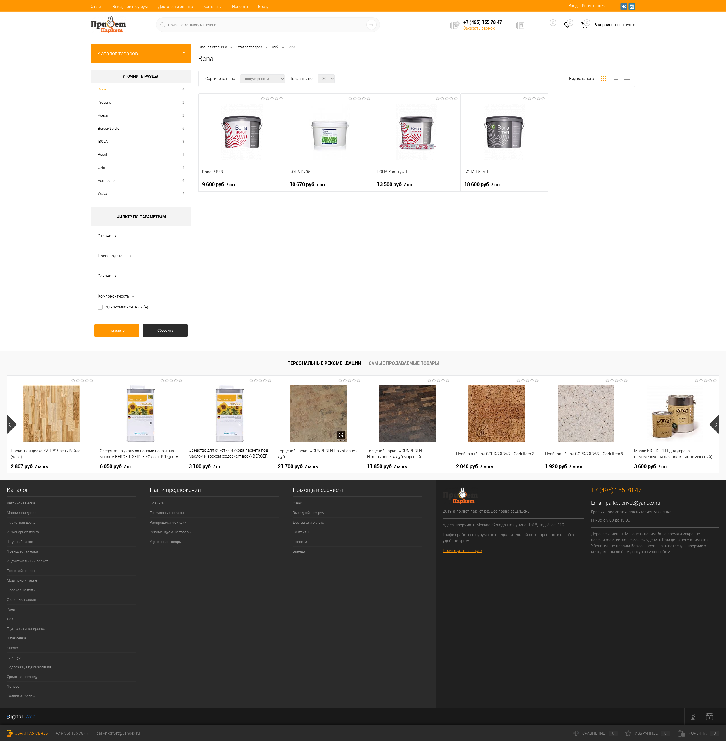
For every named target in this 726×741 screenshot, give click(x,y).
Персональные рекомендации (324, 363)
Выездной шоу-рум (130, 6)
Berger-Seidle (108, 128)
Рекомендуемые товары (170, 532)
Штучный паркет (21, 542)
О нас (96, 6)
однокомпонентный (127, 307)
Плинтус (14, 657)
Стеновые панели (21, 599)
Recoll (103, 154)
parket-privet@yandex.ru (633, 503)
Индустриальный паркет (27, 561)
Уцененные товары (166, 542)
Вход (573, 5)
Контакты (212, 6)
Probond (104, 102)
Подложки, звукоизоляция (29, 667)
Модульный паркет (23, 580)
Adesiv (103, 115)
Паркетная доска (21, 522)
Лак (10, 619)
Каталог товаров (118, 53)
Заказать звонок (479, 28)
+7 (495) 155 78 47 (616, 490)
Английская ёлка (21, 503)
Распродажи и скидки (168, 522)
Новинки (157, 503)
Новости (240, 6)
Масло (12, 648)
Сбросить (165, 330)
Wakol (103, 193)
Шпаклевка (16, 638)
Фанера (13, 686)
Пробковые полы (21, 590)
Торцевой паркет (21, 571)
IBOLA (103, 141)
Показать (117, 330)
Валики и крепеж (21, 696)
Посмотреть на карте (462, 550)
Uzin (101, 167)
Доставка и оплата (175, 6)
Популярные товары (167, 513)
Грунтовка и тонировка (26, 628)
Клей (11, 609)
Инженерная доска (23, 532)
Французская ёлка (22, 551)
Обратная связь (31, 733)
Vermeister (107, 180)
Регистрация (594, 5)
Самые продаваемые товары (404, 363)
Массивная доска (22, 513)
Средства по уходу (22, 677)
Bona (102, 89)
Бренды (265, 6)
